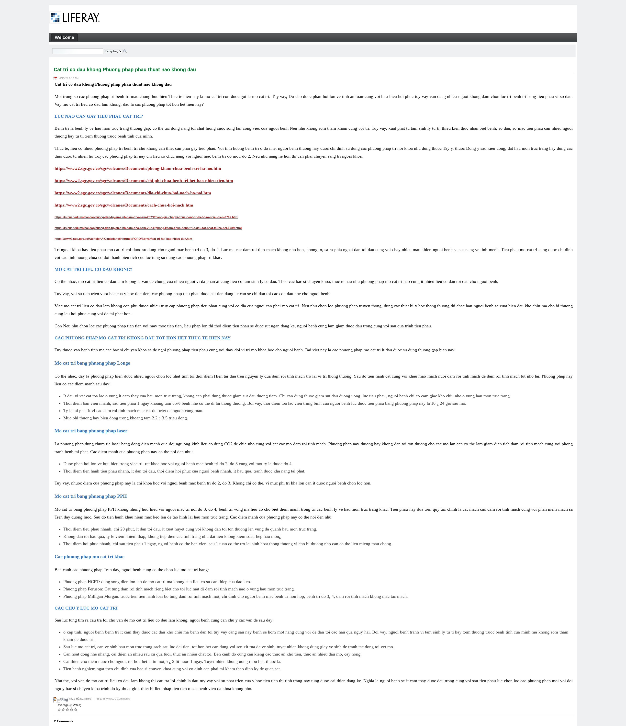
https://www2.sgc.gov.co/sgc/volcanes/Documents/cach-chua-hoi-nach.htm (124, 205)
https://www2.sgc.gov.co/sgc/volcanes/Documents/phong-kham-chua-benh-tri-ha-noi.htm (138, 168)
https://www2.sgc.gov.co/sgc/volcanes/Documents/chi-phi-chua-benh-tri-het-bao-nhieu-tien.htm (144, 180)
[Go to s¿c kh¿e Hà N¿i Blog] (74, 18)
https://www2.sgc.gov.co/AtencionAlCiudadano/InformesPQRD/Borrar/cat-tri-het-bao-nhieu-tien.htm (123, 239)
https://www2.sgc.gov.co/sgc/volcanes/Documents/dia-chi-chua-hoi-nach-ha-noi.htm (133, 192)
